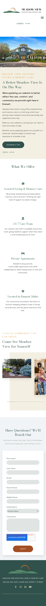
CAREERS (20, 24)
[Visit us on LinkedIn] (25, 587)
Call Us (5, 152)
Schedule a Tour (13, 145)
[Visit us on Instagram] (21, 587)
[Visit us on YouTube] (30, 587)
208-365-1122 (8, 582)
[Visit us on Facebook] (16, 587)
